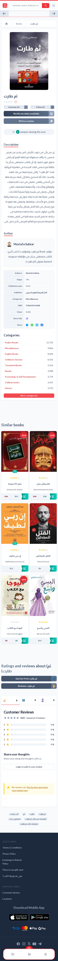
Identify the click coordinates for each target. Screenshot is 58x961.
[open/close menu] (54, 5)
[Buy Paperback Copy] (14, 496)
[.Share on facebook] (42, 325)
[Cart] (29, 954)
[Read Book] (14, 471)
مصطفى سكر (14, 819)
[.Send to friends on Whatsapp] (32, 325)
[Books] (13, 954)
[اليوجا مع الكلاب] (14, 595)
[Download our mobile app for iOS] (19, 917)
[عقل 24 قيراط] (14, 451)
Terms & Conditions (12, 847)
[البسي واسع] (43, 595)
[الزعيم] (4, 13)
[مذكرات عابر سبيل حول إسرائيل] (53, 13)
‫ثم (24, 814)
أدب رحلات (14, 814)
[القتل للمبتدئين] (43, 523)
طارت (32, 814)
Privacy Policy (9, 853)
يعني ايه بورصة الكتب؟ (12, 876)
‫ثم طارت (42, 814)
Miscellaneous (32, 299)
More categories (29, 395)
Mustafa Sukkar (24, 244)
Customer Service (11, 892)
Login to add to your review (29, 766)
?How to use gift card (12, 869)
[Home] (6, 23)
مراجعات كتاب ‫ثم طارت (29, 824)
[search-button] (45, 5)
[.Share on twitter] (37, 325)
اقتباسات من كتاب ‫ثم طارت (35, 819)
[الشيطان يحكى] (43, 451)
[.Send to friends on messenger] (27, 325)
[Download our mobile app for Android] (39, 917)
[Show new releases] (29, 947)
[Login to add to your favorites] (15, 101)
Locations (7, 898)
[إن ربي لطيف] (14, 523)
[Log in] (45, 954)
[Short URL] (39, 318)
